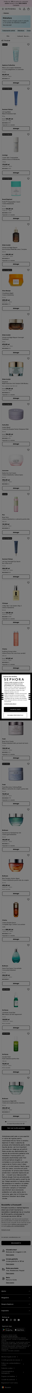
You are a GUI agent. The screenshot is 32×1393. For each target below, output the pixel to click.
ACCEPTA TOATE (15, 709)
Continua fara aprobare (10, 676)
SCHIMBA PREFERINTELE (15, 715)
